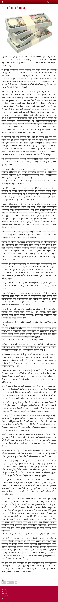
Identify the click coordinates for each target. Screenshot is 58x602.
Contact (4, 589)
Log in (4, 599)
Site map (4, 593)
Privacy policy (6, 595)
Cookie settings (6, 597)
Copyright (5, 591)
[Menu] (3, 2)
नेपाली (50, 2)
